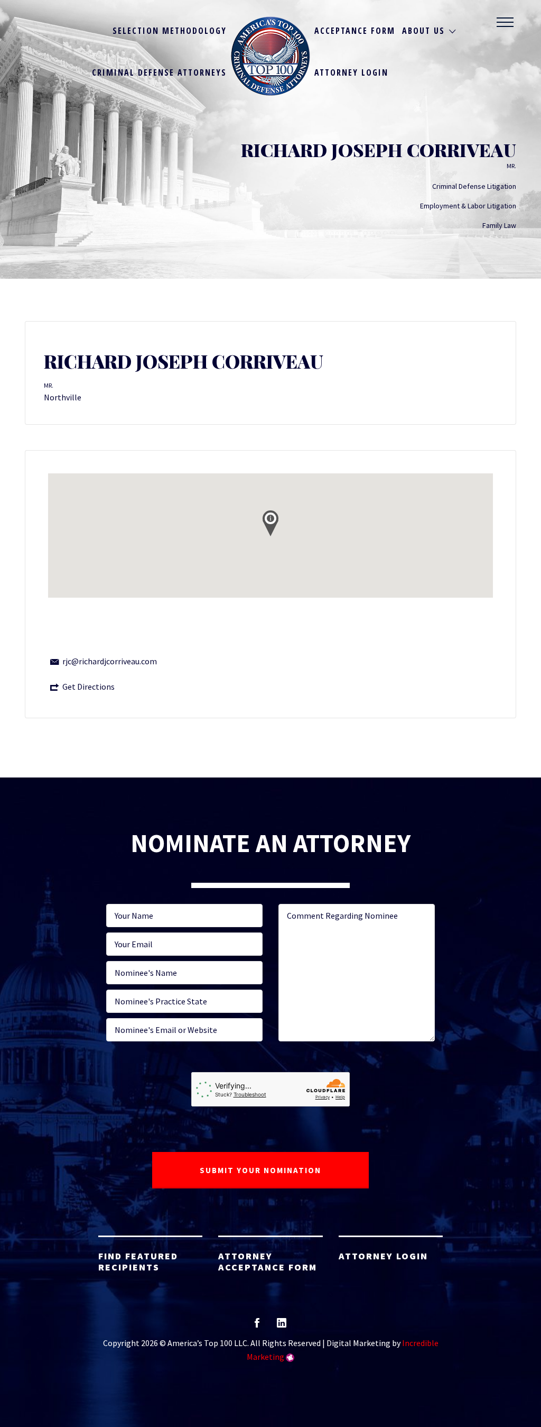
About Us (423, 30)
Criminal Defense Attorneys (159, 72)
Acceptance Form (354, 30)
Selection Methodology (170, 30)
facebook (257, 1326)
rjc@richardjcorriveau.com (109, 661)
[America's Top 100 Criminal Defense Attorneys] (270, 56)
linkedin (281, 1326)
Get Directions (88, 686)
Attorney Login (351, 72)
